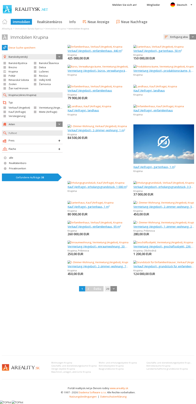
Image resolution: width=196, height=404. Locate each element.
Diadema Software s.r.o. (92, 392)
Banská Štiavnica (49, 63)
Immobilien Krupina (29, 37)
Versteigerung (17, 116)
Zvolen (13, 84)
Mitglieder (153, 4)
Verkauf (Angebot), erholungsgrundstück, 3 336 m (163, 187)
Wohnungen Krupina (61, 362)
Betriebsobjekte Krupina (111, 365)
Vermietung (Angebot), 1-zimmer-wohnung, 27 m (163, 226)
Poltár (12, 75)
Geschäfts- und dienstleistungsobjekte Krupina (169, 362)
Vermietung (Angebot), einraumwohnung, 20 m (98, 246)
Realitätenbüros (49, 21)
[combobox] (179, 37)
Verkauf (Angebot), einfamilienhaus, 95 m (94, 226)
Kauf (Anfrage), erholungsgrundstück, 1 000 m (97, 187)
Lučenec (44, 71)
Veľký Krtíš (45, 80)
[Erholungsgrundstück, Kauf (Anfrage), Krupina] (96, 182)
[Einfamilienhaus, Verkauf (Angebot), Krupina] (95, 46)
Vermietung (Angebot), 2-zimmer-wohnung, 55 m (163, 206)
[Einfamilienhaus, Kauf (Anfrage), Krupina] (158, 106)
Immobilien (21, 21)
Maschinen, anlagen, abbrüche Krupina (71, 372)
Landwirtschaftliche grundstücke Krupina (167, 368)
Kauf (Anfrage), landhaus (149, 90)
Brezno (13, 67)
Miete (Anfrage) (48, 112)
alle (11, 157)
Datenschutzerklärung (113, 396)
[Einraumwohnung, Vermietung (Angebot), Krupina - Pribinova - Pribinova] (109, 242)
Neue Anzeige (98, 21)
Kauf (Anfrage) (17, 112)
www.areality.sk (119, 388)
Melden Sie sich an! (124, 4)
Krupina (13, 71)
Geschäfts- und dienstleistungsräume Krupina (74, 365)
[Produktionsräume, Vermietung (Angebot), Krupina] (163, 66)
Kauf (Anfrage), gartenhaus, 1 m (154, 167)
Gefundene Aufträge (30, 177)
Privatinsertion (17, 168)
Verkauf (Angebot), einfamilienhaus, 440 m (95, 51)
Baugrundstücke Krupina (111, 368)
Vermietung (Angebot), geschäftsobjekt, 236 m (163, 246)
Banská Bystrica (18, 63)
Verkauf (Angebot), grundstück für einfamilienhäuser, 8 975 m (163, 266)
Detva (42, 67)
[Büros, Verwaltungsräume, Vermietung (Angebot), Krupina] (101, 66)
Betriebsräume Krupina (158, 365)
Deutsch (182, 4)
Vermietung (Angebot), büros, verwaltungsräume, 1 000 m (98, 70)
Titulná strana (5, 22)
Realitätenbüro (17, 163)
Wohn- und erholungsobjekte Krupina (118, 362)
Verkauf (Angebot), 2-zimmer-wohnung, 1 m (96, 130)
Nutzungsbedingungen (83, 396)
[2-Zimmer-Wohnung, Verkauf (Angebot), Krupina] (97, 126)
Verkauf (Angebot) (19, 107)
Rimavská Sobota (19, 80)
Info (72, 21)
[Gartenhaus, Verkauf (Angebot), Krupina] (158, 46)
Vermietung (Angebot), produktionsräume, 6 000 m (163, 70)
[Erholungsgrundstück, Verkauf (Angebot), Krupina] (163, 182)
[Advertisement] (98, 323)
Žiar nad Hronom (18, 88)
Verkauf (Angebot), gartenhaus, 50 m (157, 51)
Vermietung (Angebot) (52, 107)
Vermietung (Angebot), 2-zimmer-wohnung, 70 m (98, 266)
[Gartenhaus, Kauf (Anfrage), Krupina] (91, 202)
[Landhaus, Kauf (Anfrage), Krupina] (155, 86)
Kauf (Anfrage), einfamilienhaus (153, 110)
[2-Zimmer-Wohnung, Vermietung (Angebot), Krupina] (163, 202)
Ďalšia (97, 288)
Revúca (43, 75)
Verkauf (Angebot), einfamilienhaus (90, 90)
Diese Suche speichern (22, 47)
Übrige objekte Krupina (63, 368)
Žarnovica (45, 84)
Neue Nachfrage (134, 21)
